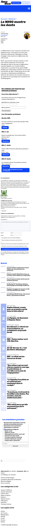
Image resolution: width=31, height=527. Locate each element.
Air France (4, 513)
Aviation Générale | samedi (13, 439)
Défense (12, 19)
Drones (3, 520)
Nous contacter (5, 483)
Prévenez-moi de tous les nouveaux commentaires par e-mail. (15, 243)
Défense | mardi (9, 432)
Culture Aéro (5, 493)
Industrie (9, 272)
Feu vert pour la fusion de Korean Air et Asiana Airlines (18, 279)
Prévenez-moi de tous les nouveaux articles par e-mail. (14, 246)
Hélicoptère (9, 287)
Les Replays (4, 474)
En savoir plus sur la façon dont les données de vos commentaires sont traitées (15, 253)
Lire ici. (13, 205)
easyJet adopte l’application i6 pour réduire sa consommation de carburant (18, 269)
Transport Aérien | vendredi (13, 437)
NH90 (2, 41)
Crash (3, 518)
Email (2, 235)
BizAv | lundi (8, 431)
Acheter (5, 127)
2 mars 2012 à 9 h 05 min (6, 198)
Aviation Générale (11, 292)
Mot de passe (6, 107)
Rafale (3, 522)
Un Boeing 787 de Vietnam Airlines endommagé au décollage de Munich (18, 284)
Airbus (3, 511)
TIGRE (2, 42)
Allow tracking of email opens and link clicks (12, 240)
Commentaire (4, 219)
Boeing (3, 516)
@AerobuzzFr (5, 471)
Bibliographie (5, 515)
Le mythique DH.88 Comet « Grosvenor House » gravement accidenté (18, 294)
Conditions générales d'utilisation (11, 479)
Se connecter (26, 2)
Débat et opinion (6, 495)
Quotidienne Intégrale (12, 429)
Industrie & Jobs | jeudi (12, 435)
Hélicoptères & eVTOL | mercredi (15, 434)
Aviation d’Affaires (6, 490)
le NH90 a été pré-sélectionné (9, 204)
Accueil (4, 19)
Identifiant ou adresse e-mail (10, 102)
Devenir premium (16, 2)
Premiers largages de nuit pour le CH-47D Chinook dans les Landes (18, 289)
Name (2, 232)
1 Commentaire (4, 35)
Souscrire (6, 141)
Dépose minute (5, 499)
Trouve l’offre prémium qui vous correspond (12, 170)
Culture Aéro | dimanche (12, 440)
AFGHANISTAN (4, 38)
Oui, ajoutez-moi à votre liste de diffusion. (11, 237)
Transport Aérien (11, 266)
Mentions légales (6, 481)
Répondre (4, 210)
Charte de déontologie (7, 477)
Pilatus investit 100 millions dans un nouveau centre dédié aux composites (18, 274)
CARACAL (3, 40)
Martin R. (28, 32)
